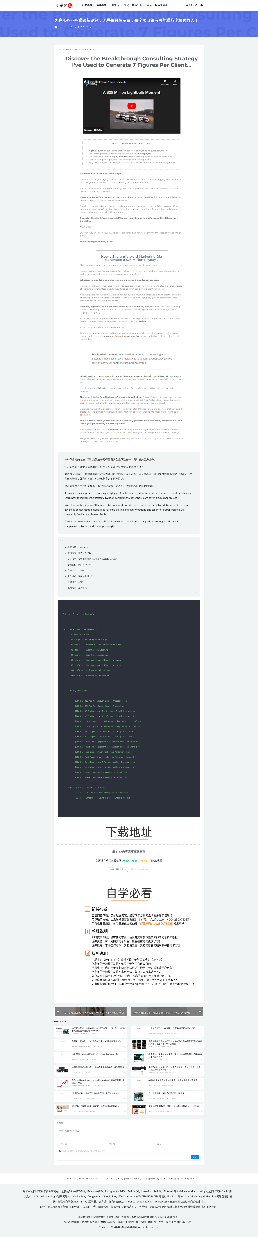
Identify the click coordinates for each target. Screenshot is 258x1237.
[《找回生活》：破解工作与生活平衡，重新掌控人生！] (62, 1093)
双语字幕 (163, 5)
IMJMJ (88, 565)
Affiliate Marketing (78, 1085)
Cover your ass (77, 1098)
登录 (190, 5)
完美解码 (82, 588)
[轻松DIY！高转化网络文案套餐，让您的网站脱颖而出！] (62, 1109)
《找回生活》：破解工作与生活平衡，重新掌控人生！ (96, 1093)
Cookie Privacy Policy (113, 1179)
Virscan (113, 559)
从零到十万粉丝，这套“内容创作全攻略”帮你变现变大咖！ (97, 1041)
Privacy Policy (85, 1179)
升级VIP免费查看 (140, 870)
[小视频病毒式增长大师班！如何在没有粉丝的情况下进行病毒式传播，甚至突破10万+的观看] (139, 1044)
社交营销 (87, 5)
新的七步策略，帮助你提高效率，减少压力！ (168, 1093)
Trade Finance (153, 1085)
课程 (76, 49)
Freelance (75, 1059)
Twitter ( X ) (152, 1072)
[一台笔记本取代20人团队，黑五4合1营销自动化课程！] (139, 1028)
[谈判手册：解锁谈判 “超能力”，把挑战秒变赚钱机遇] (62, 1054)
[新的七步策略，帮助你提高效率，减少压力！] (139, 1099)
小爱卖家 (132, 1227)
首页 (69, 49)
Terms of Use (70, 1179)
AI (149, 1059)
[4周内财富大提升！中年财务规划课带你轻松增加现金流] (139, 1080)
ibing (59, 27)
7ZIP (80, 582)
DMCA (98, 1179)
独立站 (115, 5)
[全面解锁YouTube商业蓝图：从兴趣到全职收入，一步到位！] (139, 1113)
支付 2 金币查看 (118, 870)
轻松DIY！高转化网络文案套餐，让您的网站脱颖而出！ (96, 1106)
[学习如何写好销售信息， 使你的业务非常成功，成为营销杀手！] (62, 1069)
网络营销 (102, 5)
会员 (149, 5)
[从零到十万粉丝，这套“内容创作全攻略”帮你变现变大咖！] (62, 1041)
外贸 (126, 5)
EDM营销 (75, 1033)
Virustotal (105, 559)
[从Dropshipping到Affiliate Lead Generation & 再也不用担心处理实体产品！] (62, 1083)
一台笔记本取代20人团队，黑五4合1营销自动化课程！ (172, 1028)
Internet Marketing (69, 27)
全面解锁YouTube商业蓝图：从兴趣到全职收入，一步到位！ (174, 1106)
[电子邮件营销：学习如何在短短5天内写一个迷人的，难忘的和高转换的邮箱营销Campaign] (62, 1030)
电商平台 (137, 5)
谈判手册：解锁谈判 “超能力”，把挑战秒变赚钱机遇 (95, 1054)
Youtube (151, 1047)
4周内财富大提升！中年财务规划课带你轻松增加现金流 (172, 1080)
